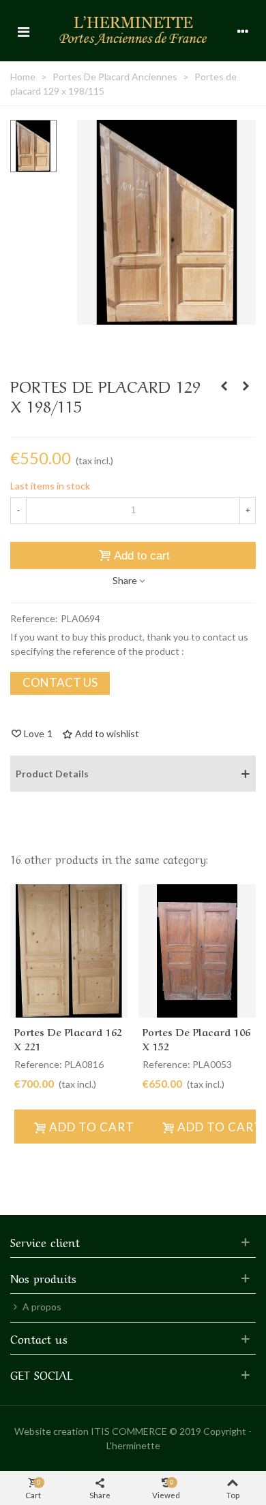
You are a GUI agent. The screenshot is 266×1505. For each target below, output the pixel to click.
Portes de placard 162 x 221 (68, 1038)
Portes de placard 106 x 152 (196, 1038)
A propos (42, 1306)
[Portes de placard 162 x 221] (69, 951)
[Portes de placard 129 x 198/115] (166, 317)
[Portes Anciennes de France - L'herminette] (133, 30)
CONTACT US (60, 682)
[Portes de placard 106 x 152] (197, 951)
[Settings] (243, 31)
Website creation (51, 1431)
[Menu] (23, 31)
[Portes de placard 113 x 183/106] (223, 386)
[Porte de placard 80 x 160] (245, 386)
